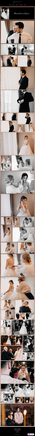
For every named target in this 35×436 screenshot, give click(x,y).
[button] (13, 4)
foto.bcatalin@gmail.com (17, 430)
